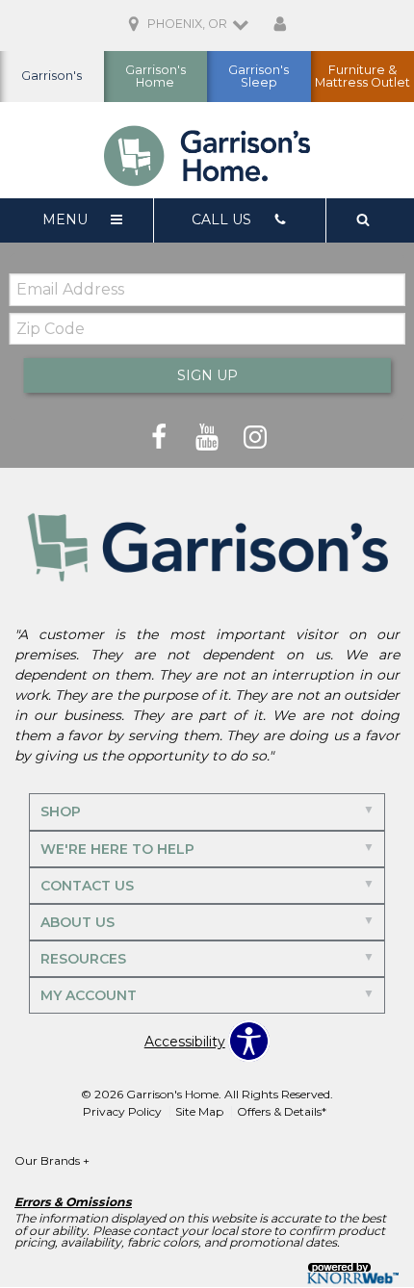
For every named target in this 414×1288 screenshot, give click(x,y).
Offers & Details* (281, 1111)
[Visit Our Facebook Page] (160, 437)
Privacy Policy (122, 1111)
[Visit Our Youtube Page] (209, 437)
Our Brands (52, 1160)
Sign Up (207, 375)
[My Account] (280, 25)
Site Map (199, 1111)
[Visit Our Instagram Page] (255, 437)
